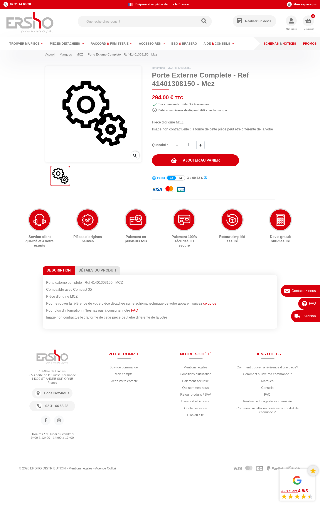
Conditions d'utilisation (195, 374)
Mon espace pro (305, 4)
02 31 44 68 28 (20, 4)
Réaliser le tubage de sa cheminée (267, 401)
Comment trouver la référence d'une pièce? (267, 367)
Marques (267, 381)
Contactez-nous (303, 291)
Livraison (309, 316)
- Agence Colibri (104, 468)
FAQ (312, 303)
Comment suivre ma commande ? (267, 374)
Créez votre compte (123, 381)
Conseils (267, 388)
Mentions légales (195, 367)
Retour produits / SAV (195, 394)
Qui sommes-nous (195, 388)
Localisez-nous (56, 393)
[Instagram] (59, 420)
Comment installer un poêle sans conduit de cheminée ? (267, 410)
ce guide (209, 303)
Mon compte (124, 374)
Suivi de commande (123, 367)
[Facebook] (46, 420)
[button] (291, 23)
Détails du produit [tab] (97, 270)
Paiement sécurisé (195, 381)
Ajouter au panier (201, 160)
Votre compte (124, 354)
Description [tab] (59, 270)
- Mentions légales (80, 468)
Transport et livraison (195, 401)
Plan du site (195, 415)
